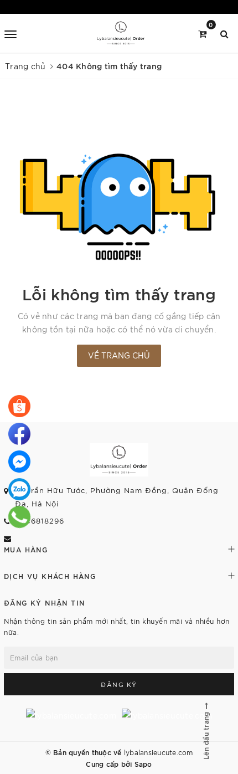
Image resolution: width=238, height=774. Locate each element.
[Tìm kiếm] (224, 32)
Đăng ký (119, 684)
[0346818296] (19, 406)
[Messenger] (19, 461)
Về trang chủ (119, 355)
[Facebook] (19, 434)
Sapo (143, 763)
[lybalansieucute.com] (120, 33)
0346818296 (39, 520)
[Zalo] (19, 489)
